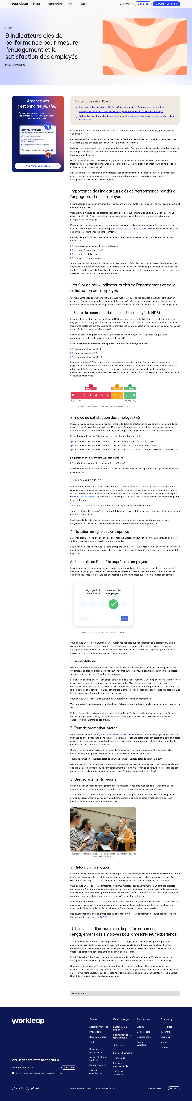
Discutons (143, 3)
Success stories (145, 1037)
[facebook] (18, 1088)
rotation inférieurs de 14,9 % (92, 917)
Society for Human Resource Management (114, 734)
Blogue (140, 1027)
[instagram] (37, 1088)
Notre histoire (55, 3)
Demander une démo (166, 3)
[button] (38, 4)
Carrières (165, 1037)
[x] (22, 1088)
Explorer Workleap (98, 1027)
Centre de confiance (156, 1088)
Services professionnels (120, 1064)
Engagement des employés (121, 1028)
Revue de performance (95, 1050)
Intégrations (95, 1032)
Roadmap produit (98, 1037)
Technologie (119, 1058)
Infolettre (165, 1032)
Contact (165, 1047)
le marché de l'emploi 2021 (87, 496)
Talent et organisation (95, 1072)
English (175, 1088)
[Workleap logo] (20, 4)
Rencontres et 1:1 (98, 1065)
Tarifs (69, 3)
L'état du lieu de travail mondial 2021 (134, 228)
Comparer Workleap (142, 1043)
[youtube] (32, 1088)
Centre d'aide (143, 1032)
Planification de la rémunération (122, 1036)
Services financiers (122, 1053)
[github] (27, 1088)
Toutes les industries (118, 1072)
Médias (164, 1042)
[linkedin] (13, 1088)
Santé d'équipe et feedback (98, 1059)
